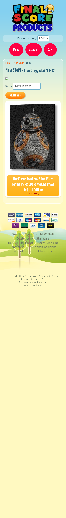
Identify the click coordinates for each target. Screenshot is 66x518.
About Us (30, 234)
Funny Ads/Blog (47, 243)
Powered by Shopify (33, 285)
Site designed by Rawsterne (33, 282)
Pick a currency (27, 38)
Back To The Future (21, 243)
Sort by (8, 86)
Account (33, 50)
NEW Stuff (47, 234)
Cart (50, 50)
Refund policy (46, 251)
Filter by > (15, 95)
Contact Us (17, 247)
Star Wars (42, 238)
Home (8, 63)
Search (16, 234)
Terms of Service (22, 251)
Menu (16, 50)
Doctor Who (25, 238)
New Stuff (19, 63)
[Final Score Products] (33, 30)
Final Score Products (37, 276)
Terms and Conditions (42, 247)
